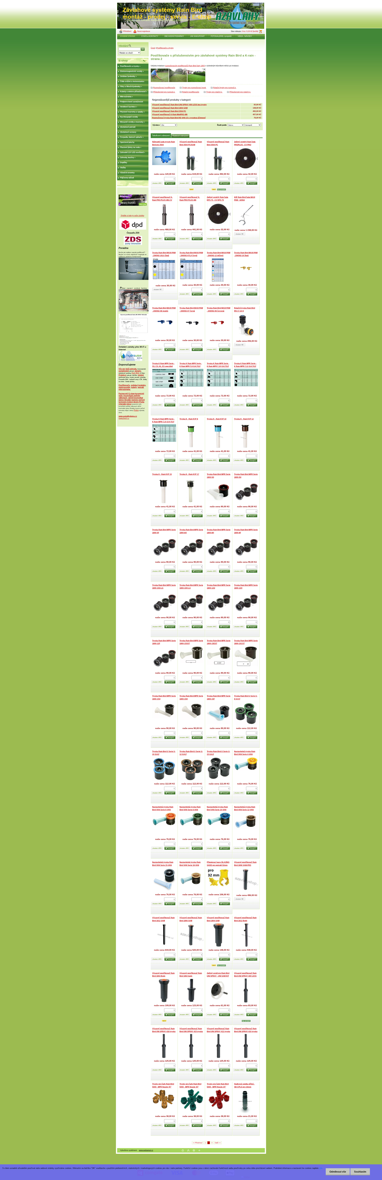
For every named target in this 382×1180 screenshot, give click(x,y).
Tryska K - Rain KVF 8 (189, 419)
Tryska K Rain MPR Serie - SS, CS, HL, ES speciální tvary (163, 366)
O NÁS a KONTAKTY (149, 36)
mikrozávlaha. (125, 389)
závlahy (138, 371)
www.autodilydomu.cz (128, 416)
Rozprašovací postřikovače (164, 88)
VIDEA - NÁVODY (245, 36)
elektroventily (124, 387)
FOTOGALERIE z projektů (221, 36)
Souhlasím (360, 1171)
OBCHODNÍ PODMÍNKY (174, 36)
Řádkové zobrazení (180, 136)
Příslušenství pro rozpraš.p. (164, 92)
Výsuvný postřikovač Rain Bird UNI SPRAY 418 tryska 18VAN (163, 1032)
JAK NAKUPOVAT (197, 36)
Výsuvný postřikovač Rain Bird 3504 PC (169, 111)
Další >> (218, 1143)
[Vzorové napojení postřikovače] (133, 279)
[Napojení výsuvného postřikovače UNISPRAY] (133, 344)
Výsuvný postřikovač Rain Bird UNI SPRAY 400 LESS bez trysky (179, 105)
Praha (136, 410)
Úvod (153, 48)
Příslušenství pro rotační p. (240, 92)
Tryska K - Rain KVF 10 (216, 419)
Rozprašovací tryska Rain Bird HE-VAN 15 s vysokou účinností (178, 118)
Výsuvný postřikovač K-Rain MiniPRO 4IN (169, 114)
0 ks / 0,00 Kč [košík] (250, 31)
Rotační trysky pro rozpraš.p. (224, 88)
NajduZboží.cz (124, 418)
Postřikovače (124, 385)
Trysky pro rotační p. (214, 92)
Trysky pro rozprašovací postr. (194, 88)
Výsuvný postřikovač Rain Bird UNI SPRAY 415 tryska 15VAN (191, 1032)
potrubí (141, 387)
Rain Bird (135, 373)
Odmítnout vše (337, 1171)
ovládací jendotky (138, 385)
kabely (134, 387)
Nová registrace (143, 31)
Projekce (122, 375)
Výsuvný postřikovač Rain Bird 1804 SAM (170, 108)
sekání (141, 375)
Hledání (123, 45)
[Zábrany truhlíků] (133, 205)
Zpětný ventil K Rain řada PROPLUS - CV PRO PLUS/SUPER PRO (244, 145)
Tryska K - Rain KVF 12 (244, 419)
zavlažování (124, 371)
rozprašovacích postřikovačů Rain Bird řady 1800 (185, 66)
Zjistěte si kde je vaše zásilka (132, 216)
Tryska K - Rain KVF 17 (189, 474)
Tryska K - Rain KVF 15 (162, 474)
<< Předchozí (197, 1143)
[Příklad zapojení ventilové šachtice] (133, 311)
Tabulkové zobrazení (161, 135)
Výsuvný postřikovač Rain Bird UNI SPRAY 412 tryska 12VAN (218, 1032)
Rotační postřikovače (190, 92)
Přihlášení (127, 31)
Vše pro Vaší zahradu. (128, 369)
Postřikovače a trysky (165, 48)
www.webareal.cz (146, 1150)
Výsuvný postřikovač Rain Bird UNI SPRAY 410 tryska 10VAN (245, 1032)
